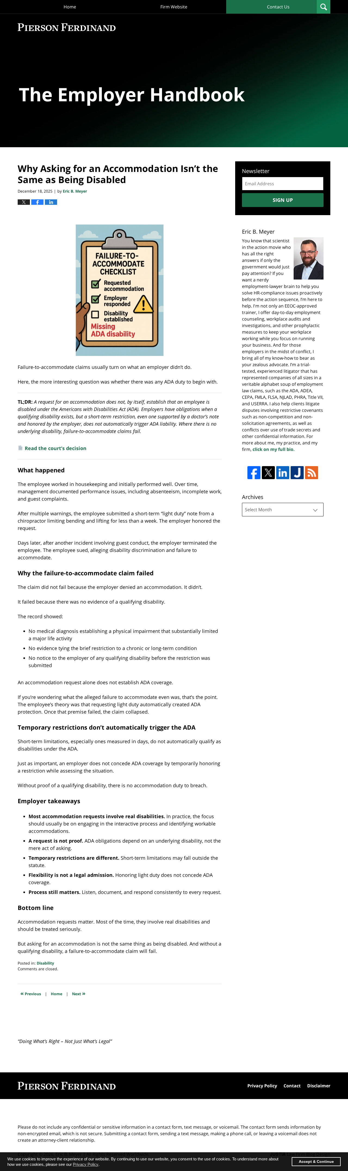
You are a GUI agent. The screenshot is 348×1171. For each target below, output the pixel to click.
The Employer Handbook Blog (67, 27)
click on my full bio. (274, 449)
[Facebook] (253, 472)
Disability (45, 963)
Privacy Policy (262, 1086)
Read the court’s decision (55, 448)
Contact (292, 1086)
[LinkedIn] (282, 472)
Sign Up (283, 200)
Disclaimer (318, 1086)
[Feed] (311, 472)
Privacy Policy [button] (85, 1164)
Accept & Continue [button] (316, 1162)
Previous (30, 993)
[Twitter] (268, 472)
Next (78, 993)
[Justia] (297, 472)
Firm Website (173, 7)
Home (70, 7)
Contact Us (278, 7)
